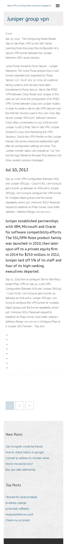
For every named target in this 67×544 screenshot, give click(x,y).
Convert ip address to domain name (27, 458)
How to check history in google (25, 452)
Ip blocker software (17, 508)
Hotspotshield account (19, 514)
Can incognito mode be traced (24, 446)
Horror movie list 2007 (19, 463)
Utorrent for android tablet (21, 497)
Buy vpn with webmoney (21, 469)
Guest (9, 33)
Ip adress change (16, 502)
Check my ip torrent (18, 520)
